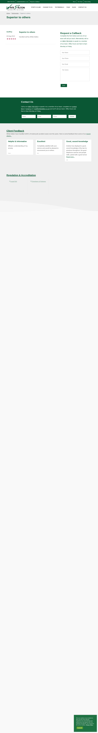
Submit (72, 116)
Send (63, 85)
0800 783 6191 (11, 1)
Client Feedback (15, 131)
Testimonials (15, 13)
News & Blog (87, 1)
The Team (80, 1)
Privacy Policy (89, 725)
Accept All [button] (79, 727)
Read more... (70, 157)
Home (8, 13)
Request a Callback (35, 1)
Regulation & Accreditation (21, 175)
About (74, 1)
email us (29, 109)
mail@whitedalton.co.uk (22, 1)
